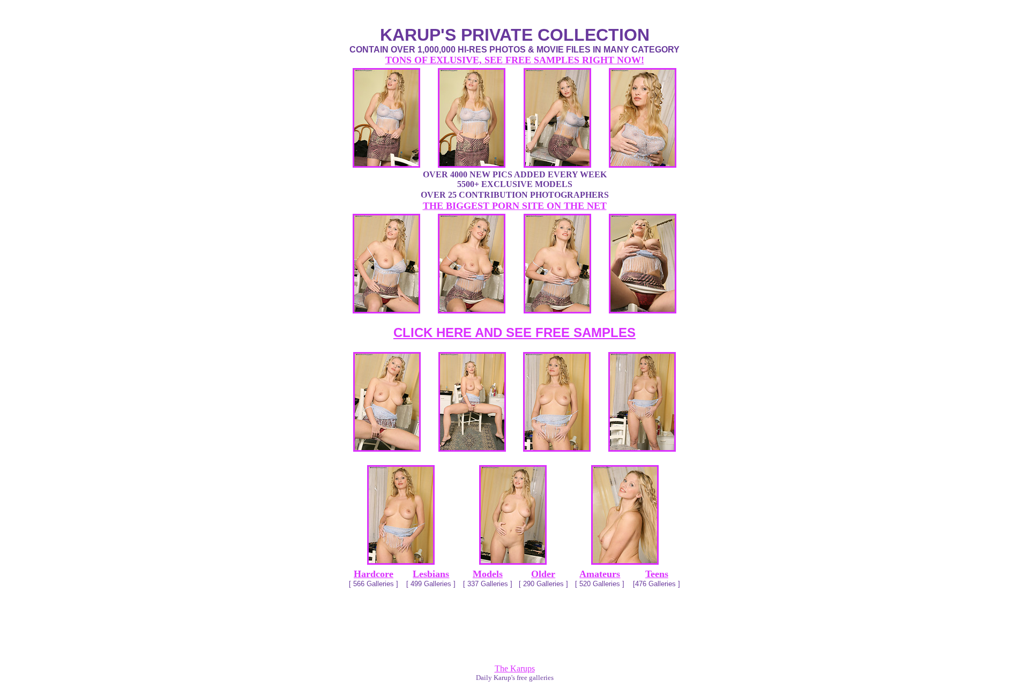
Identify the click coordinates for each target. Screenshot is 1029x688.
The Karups (515, 668)
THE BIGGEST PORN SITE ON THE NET (515, 205)
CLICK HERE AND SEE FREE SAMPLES (514, 332)
